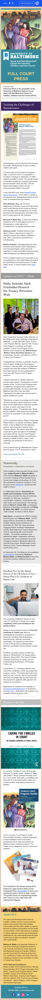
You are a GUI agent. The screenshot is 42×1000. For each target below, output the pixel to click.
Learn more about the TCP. (13, 454)
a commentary (9, 554)
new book (19, 485)
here (12, 691)
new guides (22, 891)
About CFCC (9, 914)
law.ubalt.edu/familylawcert (14, 689)
